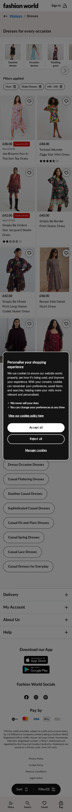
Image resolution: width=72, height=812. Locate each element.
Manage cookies (36, 450)
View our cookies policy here (26, 415)
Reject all (36, 439)
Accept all (36, 427)
